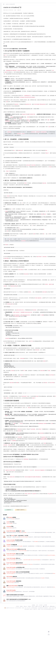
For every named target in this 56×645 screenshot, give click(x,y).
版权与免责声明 (27, 609)
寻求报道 (29, 606)
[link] (3, 4)
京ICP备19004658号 (18, 607)
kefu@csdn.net (47, 606)
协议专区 (33, 606)
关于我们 (17, 606)
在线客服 (53, 606)
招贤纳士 (21, 606)
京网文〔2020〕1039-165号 (26, 607)
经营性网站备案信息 (34, 607)
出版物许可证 (35, 609)
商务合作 (25, 606)
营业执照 (39, 609)
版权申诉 (31, 609)
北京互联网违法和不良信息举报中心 (43, 607)
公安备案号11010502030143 (10, 607)
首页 (3, 4)
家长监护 (50, 607)
